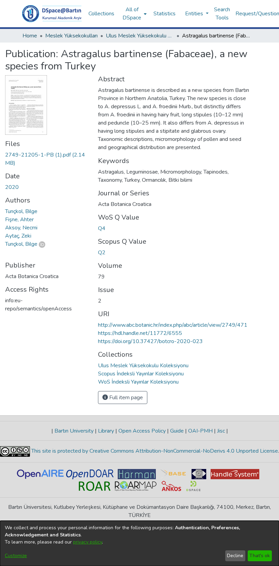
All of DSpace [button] (131, 13)
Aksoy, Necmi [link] (21, 227)
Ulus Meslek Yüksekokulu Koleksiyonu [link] (140, 35)
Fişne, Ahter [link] (19, 219)
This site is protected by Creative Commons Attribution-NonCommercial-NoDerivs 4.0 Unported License (154, 451)
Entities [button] (194, 13)
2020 (12, 187)
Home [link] (29, 35)
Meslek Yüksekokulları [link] (71, 35)
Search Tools (222, 13)
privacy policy (87, 542)
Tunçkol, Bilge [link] (21, 211)
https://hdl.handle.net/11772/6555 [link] (140, 333)
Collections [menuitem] (101, 13)
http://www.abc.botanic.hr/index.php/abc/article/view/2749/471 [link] (172, 325)
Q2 (101, 252)
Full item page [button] (125, 397)
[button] (52, 13)
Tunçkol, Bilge (21, 244)
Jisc (221, 431)
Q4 (101, 228)
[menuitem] (134, 13)
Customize (16, 555)
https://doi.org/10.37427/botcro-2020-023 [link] (150, 341)
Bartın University (74, 431)
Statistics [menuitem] (164, 13)
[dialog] (139, 543)
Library (106, 431)
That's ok (259, 555)
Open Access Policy (142, 431)
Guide (177, 431)
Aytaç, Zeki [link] (18, 236)
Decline (235, 555)
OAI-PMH (200, 431)
